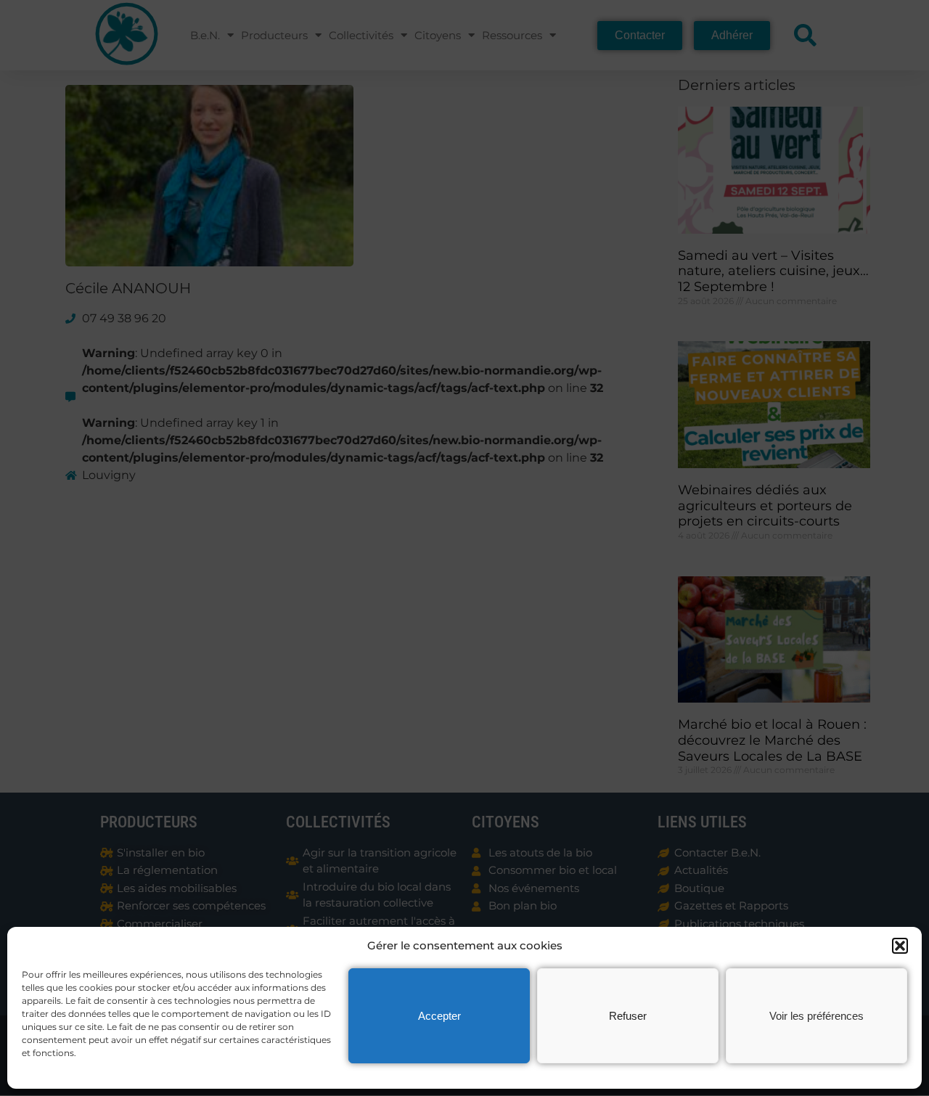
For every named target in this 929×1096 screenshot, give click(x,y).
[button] (900, 945)
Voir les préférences (816, 1016)
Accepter (439, 1016)
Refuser (628, 1016)
